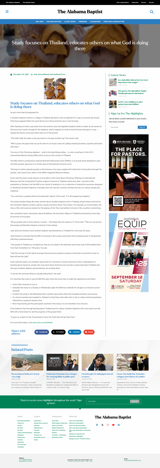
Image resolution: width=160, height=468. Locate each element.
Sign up (142, 127)
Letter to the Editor (57, 425)
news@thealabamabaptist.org (132, 460)
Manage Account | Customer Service (79, 439)
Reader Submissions (58, 428)
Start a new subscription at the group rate (80, 431)
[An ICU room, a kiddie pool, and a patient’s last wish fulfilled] (113, 104)
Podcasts (36, 430)
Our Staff (20, 430)
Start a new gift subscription (77, 425)
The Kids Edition (53, 21)
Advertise (20, 440)
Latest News (70, 21)
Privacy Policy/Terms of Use (76, 461)
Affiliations (20, 435)
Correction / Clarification (59, 435)
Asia (35, 74)
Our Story (20, 428)
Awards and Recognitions (24, 432)
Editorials (36, 425)
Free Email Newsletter (114, 21)
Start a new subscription (76, 421)
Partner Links (21, 437)
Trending (83, 21)
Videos (36, 440)
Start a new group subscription (78, 428)
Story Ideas (55, 421)
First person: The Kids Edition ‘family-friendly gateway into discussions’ (132, 92)
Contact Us (20, 423)
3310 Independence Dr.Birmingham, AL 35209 (25, 460)
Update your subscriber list (77, 434)
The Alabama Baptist (13, 2)
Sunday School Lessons (41, 423)
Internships (20, 442)
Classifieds (95, 21)
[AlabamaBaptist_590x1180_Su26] (129, 252)
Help (87, 461)
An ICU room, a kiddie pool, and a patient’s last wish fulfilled (130, 103)
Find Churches (21, 444)
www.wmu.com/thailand (42, 323)
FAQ (91, 461)
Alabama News (38, 428)
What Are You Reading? (59, 430)
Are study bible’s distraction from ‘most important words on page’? (133, 81)
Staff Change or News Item (59, 423)
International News (57, 74)
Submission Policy (57, 437)
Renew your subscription (76, 423)
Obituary (54, 432)
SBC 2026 (39, 21)
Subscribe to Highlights (76, 436)
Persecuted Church (39, 437)
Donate (19, 425)
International (43, 74)
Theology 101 (38, 435)
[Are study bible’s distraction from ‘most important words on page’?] (113, 82)
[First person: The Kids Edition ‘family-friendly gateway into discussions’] (113, 93)
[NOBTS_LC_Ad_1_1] (129, 172)
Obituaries (37, 432)
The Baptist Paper (29, 2)
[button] (152, 12)
